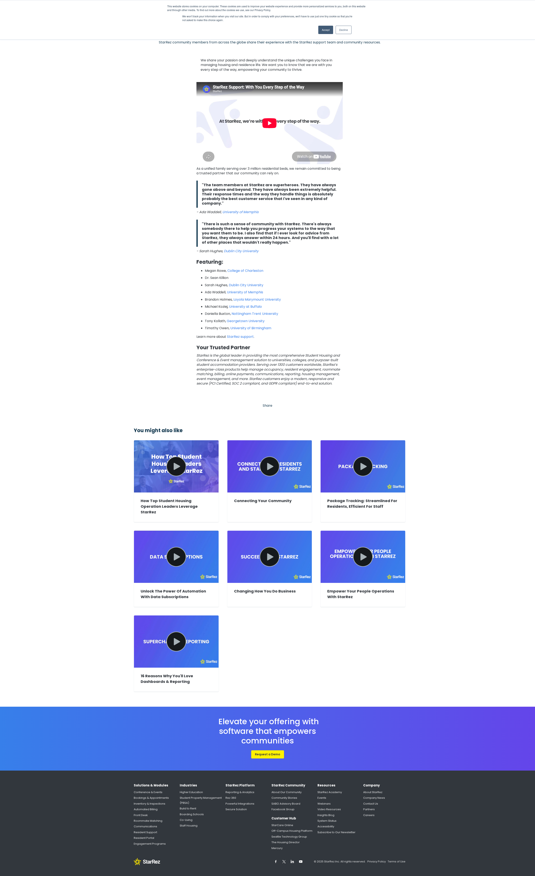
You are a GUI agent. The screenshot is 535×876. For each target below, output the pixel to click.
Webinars (324, 804)
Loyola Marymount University (257, 299)
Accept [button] (326, 30)
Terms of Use (396, 861)
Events (321, 798)
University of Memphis (245, 292)
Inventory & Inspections (149, 804)
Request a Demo (267, 754)
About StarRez (372, 792)
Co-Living (186, 820)
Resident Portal (144, 838)
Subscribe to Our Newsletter (336, 832)
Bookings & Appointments (151, 798)
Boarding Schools (192, 814)
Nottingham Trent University (255, 313)
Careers (368, 815)
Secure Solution (236, 809)
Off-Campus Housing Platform (291, 831)
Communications (145, 826)
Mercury (277, 848)
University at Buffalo (245, 306)
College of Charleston (245, 270)
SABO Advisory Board (285, 804)
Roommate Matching (148, 821)
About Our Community (286, 792)
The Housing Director (285, 842)
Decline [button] (343, 30)
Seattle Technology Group (289, 837)
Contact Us (370, 804)
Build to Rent (188, 808)
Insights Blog (325, 815)
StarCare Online (282, 825)
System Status (326, 821)
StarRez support (240, 336)
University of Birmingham (250, 328)
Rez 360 (230, 798)
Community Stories (284, 798)
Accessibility (325, 826)
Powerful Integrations (239, 804)
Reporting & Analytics (239, 792)
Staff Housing (188, 826)
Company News (374, 798)
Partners (369, 809)
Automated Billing (146, 809)
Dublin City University (246, 285)
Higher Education (191, 792)
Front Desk (141, 815)
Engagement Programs (150, 844)
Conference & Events (148, 792)
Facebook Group (282, 809)
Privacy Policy (376, 861)
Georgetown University (246, 321)
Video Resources (329, 809)
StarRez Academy (329, 792)
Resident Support (145, 832)
